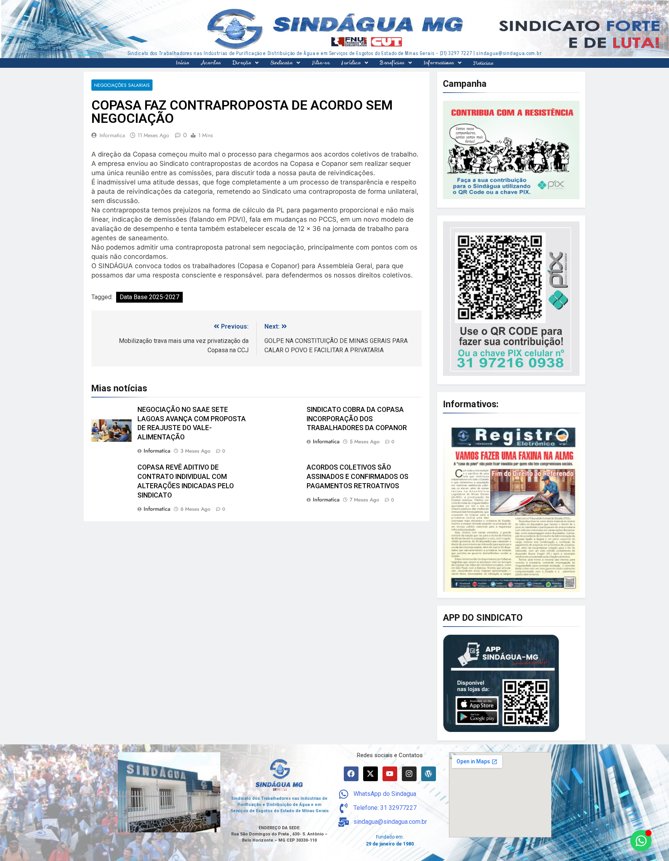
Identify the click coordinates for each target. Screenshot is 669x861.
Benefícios (392, 63)
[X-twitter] (370, 773)
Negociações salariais (122, 85)
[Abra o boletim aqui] (511, 506)
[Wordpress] (428, 773)
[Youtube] (390, 773)
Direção (242, 63)
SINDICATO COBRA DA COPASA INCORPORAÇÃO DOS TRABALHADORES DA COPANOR (357, 419)
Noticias (483, 63)
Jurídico (351, 63)
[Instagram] (409, 773)
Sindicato (281, 63)
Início (182, 63)
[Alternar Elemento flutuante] (641, 840)
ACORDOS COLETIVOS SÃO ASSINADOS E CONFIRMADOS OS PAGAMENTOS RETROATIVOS (357, 477)
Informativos (439, 63)
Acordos (211, 63)
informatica (112, 135)
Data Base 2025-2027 (149, 297)
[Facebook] (351, 773)
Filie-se (321, 63)
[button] (245, 62)
